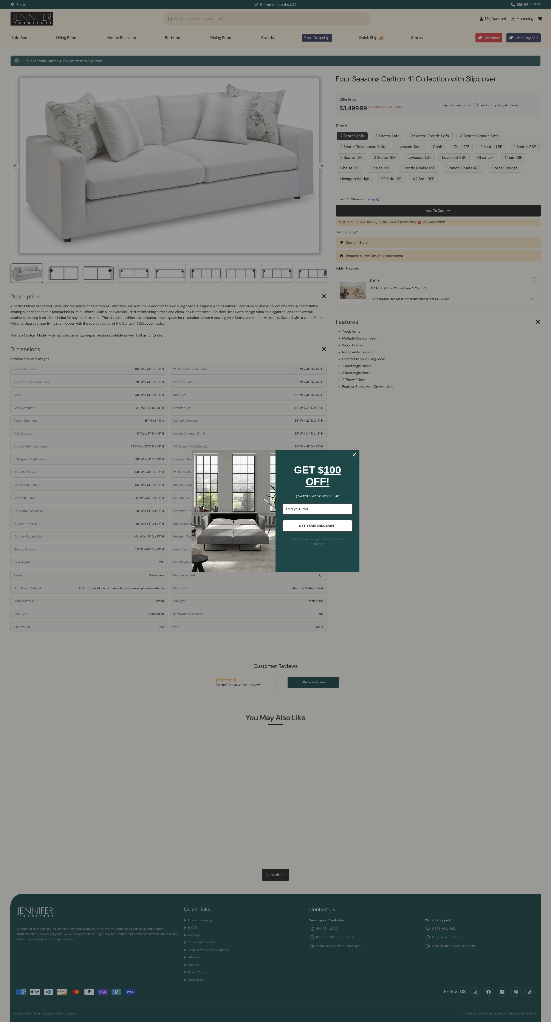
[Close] (354, 455)
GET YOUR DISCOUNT (317, 525)
